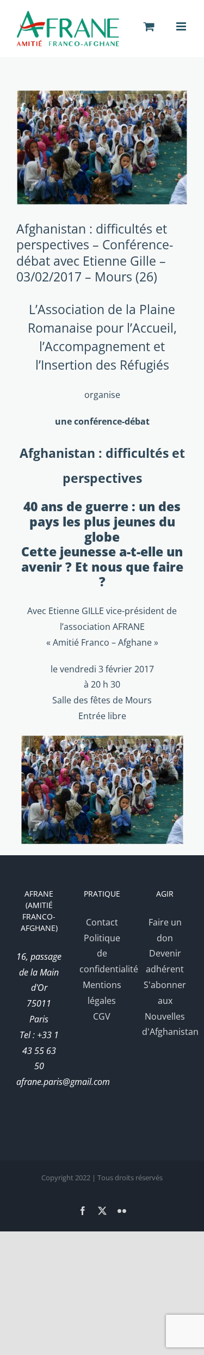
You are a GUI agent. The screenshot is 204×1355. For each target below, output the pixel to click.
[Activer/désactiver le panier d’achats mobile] (149, 26)
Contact (102, 922)
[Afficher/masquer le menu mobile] (182, 26)
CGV (101, 1016)
